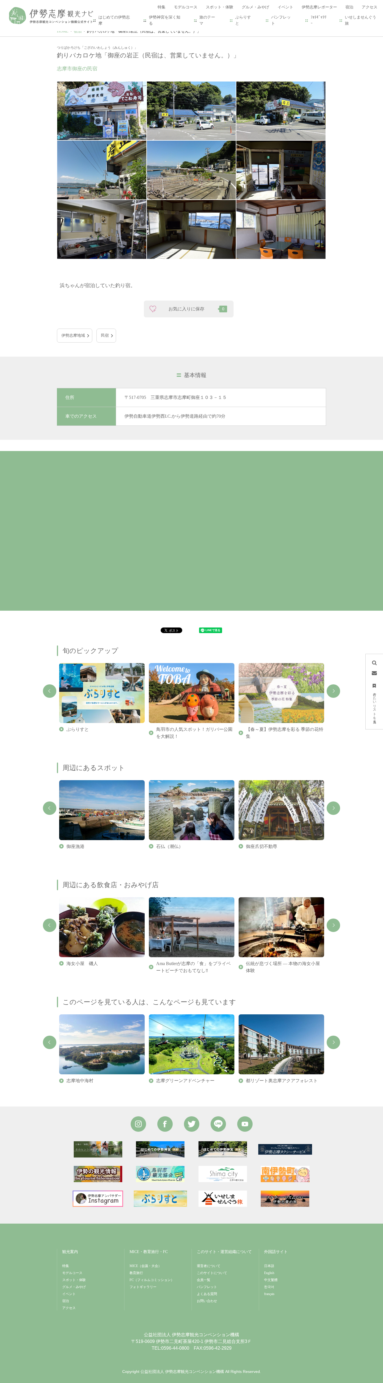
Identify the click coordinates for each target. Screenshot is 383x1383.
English (269, 1273)
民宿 (105, 335)
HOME (62, 31)
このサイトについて (212, 1273)
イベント (69, 1294)
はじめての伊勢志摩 (114, 20)
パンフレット (281, 20)
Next (333, 691)
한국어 (269, 1287)
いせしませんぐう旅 (360, 20)
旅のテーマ (207, 20)
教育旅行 (136, 1273)
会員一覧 (203, 1280)
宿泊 (78, 31)
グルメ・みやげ (74, 1287)
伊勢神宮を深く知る (164, 20)
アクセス (69, 1308)
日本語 (269, 1266)
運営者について (208, 1266)
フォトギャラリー (143, 1287)
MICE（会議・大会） (145, 1266)
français (269, 1294)
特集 (65, 1266)
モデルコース (72, 1273)
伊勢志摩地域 (73, 335)
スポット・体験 (74, 1280)
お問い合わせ (207, 1301)
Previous (49, 691)
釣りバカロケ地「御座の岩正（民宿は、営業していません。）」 (144, 31)
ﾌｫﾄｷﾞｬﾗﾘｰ (318, 20)
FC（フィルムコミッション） (152, 1280)
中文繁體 (271, 1280)
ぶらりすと (243, 20)
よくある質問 (207, 1294)
